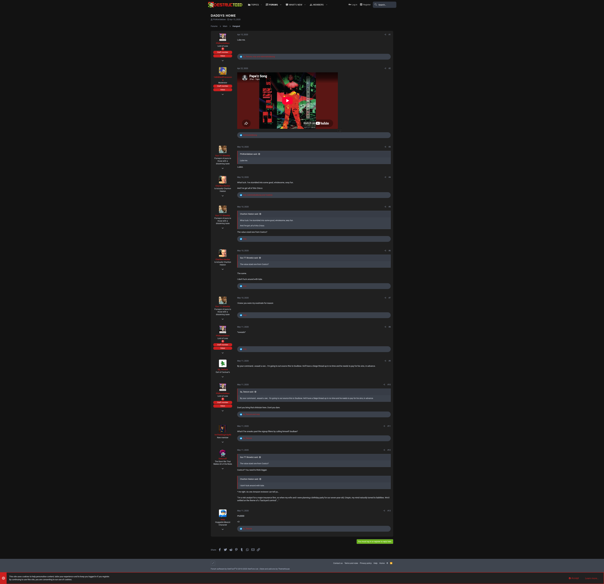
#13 (389, 511)
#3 (390, 147)
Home (382, 563)
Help (376, 563)
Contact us (338, 563)
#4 (390, 177)
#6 (390, 251)
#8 (390, 327)
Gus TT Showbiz (222, 155)
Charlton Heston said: (249, 214)
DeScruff (223, 458)
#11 (389, 426)
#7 (390, 298)
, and (259, 57)
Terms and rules (351, 563)
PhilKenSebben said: (248, 154)
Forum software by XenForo (235, 569)
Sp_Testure (223, 369)
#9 (390, 361)
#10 (389, 385)
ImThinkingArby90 (223, 435)
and (251, 414)
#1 (390, 34)
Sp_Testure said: (247, 392)
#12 (389, 450)
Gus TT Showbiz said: (249, 258)
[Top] (387, 563)
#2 (390, 68)
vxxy (223, 519)
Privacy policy (366, 563)
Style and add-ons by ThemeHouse (275, 569)
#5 (390, 207)
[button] (254, 5)
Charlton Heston (222, 186)
